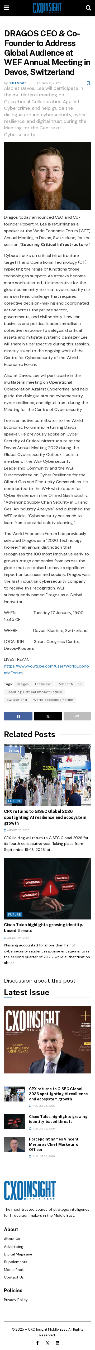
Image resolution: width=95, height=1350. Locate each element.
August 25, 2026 (17, 830)
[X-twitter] (47, 1343)
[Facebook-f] (37, 1343)
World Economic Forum (53, 700)
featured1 (43, 684)
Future (14, 801)
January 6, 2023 (48, 83)
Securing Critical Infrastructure (34, 692)
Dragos (23, 684)
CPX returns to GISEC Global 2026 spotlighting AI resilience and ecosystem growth (45, 817)
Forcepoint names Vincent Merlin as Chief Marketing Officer (54, 1144)
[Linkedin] (57, 1343)
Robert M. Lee (70, 684)
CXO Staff (17, 83)
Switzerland (17, 700)
